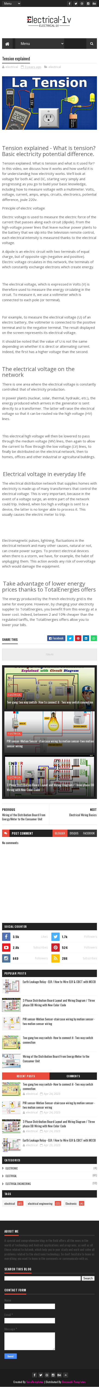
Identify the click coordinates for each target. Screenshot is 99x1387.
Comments (73, 1076)
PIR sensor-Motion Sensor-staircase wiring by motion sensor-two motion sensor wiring (50, 743)
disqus (74, 833)
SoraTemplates (35, 1382)
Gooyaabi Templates (74, 1382)
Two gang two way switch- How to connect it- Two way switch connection (50, 702)
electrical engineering (18, 1184)
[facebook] (69, 3)
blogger (60, 833)
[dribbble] (81, 3)
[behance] (94, 3)
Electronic (11, 1168)
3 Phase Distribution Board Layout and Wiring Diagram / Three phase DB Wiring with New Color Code (50, 787)
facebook (89, 833)
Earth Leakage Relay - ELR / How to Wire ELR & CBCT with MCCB (59, 981)
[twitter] (75, 3)
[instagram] (88, 3)
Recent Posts (26, 1076)
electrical (55, 67)
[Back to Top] (65, 1375)
